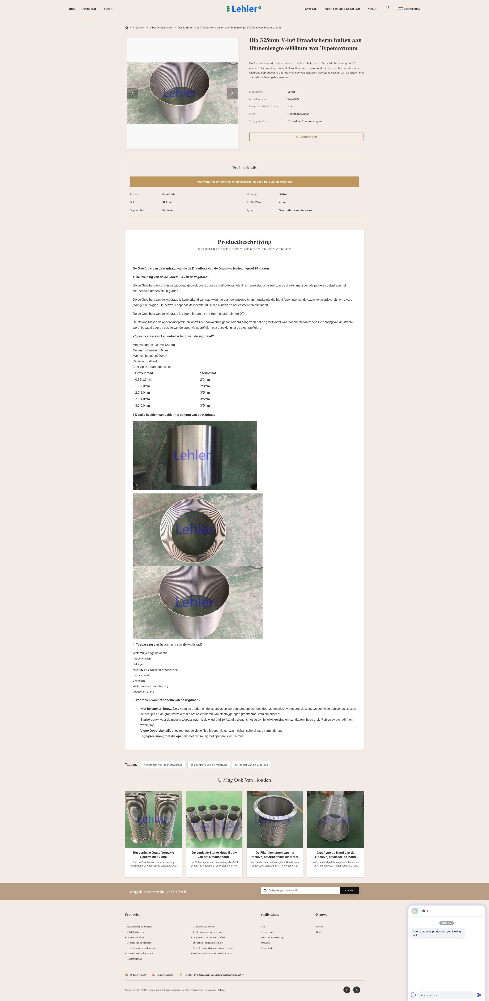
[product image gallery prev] (132, 93)
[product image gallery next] (232, 93)
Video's (108, 8)
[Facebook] (346, 989)
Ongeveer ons (267, 931)
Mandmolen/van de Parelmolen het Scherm (212, 953)
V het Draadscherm (161, 27)
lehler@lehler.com (165, 974)
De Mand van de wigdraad (139, 942)
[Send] (479, 995)
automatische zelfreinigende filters (208, 942)
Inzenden (349, 890)
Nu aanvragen (306, 136)
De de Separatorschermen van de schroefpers (213, 947)
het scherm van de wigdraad (139, 926)
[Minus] (479, 911)
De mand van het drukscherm (140, 953)
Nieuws (372, 8)
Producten (89, 8)
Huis (72, 8)
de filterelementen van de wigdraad (208, 931)
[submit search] (388, 7)
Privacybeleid (267, 947)
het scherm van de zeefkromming (142, 947)
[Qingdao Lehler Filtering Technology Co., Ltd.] (244, 8)
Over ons (311, 8)
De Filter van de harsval (203, 926)
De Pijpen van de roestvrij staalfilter (209, 937)
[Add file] (413, 995)
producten (265, 942)
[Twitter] (356, 989)
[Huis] (126, 27)
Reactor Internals (134, 958)
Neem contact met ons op (342, 8)
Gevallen (320, 931)
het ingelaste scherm (136, 937)
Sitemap (222, 989)
